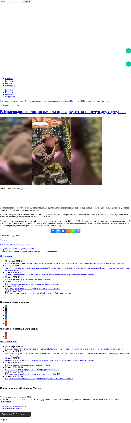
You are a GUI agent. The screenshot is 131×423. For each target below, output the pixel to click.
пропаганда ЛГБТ (22, 244)
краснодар (4, 244)
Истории (9, 81)
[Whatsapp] (72, 231)
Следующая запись (26, 249)
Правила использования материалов (13, 406)
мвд (11, 244)
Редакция (9, 83)
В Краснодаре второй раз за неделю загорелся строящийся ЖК (32, 288)
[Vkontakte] (53, 231)
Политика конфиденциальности (11, 408)
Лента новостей (8, 256)
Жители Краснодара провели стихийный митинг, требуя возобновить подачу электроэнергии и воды (49, 275)
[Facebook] (63, 231)
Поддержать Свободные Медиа (15, 414)
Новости (9, 79)
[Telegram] (77, 231)
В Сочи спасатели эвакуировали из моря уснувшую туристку (32, 284)
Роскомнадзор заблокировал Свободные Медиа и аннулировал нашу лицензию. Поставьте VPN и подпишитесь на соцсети (54, 101)
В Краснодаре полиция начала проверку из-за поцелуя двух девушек (63, 111)
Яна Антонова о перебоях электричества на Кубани (27, 279)
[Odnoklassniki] (68, 231)
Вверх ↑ (3, 420)
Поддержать (10, 85)
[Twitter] (58, 231)
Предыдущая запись (9, 249)
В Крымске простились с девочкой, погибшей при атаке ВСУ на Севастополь (39, 293)
